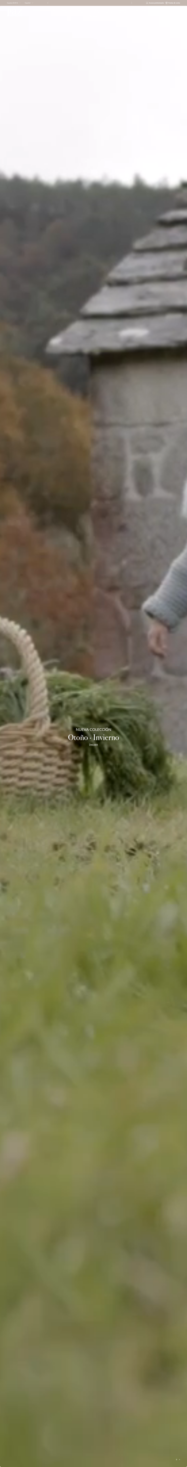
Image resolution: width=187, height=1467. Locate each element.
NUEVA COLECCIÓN (44, 10)
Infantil (122, 11)
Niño (108, 11)
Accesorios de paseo (142, 10)
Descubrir (93, 744)
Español (27, 3)
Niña (96, 11)
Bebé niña (66, 11)
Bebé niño (82, 11)
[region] (93, 736)
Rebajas (93, 16)
